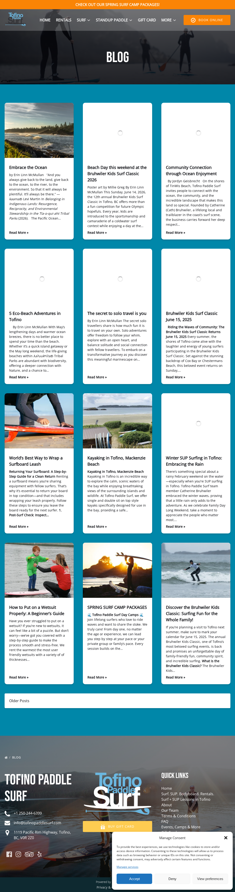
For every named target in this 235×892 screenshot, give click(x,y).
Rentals (63, 20)
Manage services (127, 867)
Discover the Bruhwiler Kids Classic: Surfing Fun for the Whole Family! (192, 613)
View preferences (210, 879)
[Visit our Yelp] (39, 854)
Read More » (18, 232)
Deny (172, 879)
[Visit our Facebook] (9, 854)
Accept (134, 879)
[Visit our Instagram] (18, 854)
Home (45, 20)
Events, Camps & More (180, 826)
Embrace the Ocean (28, 167)
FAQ (164, 821)
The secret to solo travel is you (116, 313)
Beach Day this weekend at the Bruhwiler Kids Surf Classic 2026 (117, 173)
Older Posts (19, 700)
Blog (17, 757)
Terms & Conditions (178, 815)
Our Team (170, 810)
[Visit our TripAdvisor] (29, 854)
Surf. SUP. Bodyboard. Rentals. (187, 793)
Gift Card (147, 20)
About (166, 804)
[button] (226, 837)
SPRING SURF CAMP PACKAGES (117, 607)
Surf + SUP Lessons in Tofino (185, 799)
